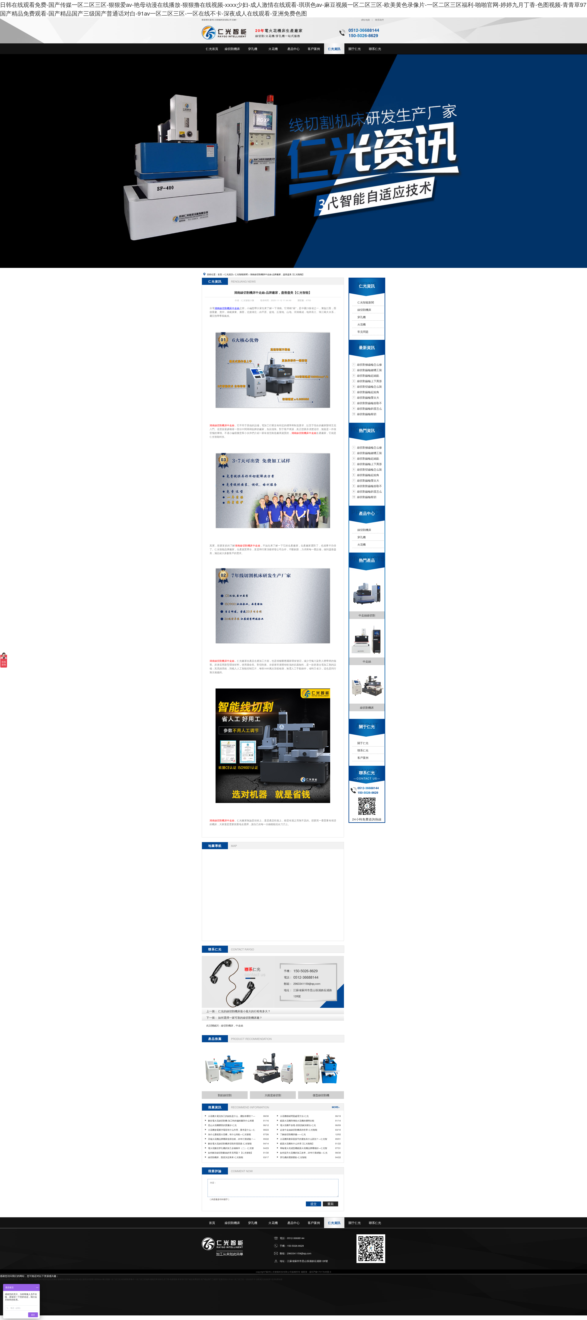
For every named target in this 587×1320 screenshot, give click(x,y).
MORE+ (336, 1107)
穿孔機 (361, 317)
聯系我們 (379, 19)
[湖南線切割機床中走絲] (273, 410)
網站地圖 (365, 19)
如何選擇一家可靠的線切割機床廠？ (240, 1017)
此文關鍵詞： (213, 1025)
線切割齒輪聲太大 (368, 397)
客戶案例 (362, 758)
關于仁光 (362, 743)
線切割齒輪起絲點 (368, 375)
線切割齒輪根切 (366, 414)
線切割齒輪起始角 (368, 392)
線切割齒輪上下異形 (369, 381)
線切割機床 (364, 310)
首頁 (220, 274)
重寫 (330, 1204)
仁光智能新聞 (241, 274)
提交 (313, 1204)
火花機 (361, 324)
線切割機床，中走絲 (232, 1025)
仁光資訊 (228, 274)
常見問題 (362, 332)
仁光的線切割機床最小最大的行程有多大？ (244, 1011)
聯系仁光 (362, 750)
